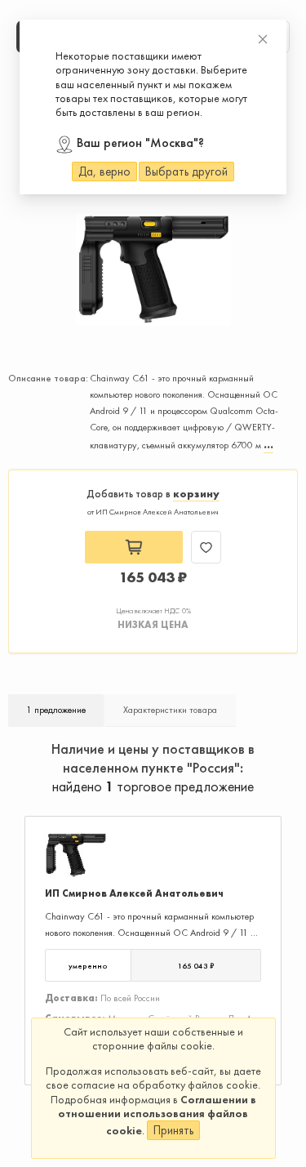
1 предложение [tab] (56, 710)
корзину (196, 494)
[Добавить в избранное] (206, 547)
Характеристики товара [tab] (170, 710)
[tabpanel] (153, 930)
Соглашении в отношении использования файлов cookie (157, 1115)
